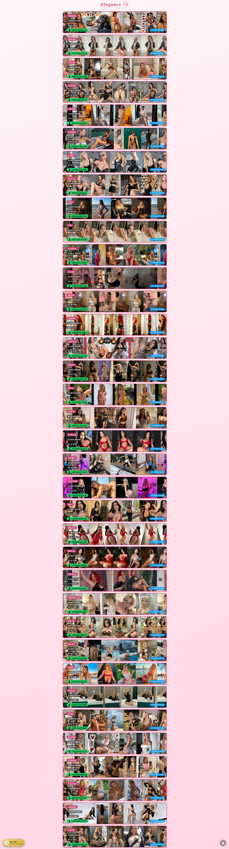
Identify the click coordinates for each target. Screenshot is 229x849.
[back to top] (223, 843)
